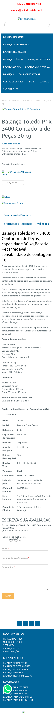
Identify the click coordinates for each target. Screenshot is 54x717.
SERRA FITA (9, 645)
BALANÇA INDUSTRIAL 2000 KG (18, 676)
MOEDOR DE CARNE (12, 642)
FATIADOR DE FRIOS (13, 639)
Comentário (8, 567)
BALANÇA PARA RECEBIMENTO (18, 700)
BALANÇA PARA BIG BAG (15, 690)
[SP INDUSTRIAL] (27, 19)
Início (4, 100)
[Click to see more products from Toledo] (27, 197)
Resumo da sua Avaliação (15, 558)
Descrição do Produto (17, 215)
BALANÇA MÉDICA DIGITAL (15, 669)
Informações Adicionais (17, 223)
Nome (5, 548)
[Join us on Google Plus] (32, 626)
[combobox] (27, 24)
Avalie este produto (11, 143)
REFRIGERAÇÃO (11, 651)
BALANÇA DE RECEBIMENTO (16, 666)
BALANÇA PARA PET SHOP (15, 687)
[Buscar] (47, 24)
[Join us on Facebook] (26, 626)
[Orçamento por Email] (19, 171)
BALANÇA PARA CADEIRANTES (17, 697)
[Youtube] (37, 626)
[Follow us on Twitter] (20, 626)
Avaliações (42, 223)
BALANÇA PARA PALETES (15, 694)
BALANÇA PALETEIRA (13, 673)
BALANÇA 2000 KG (11, 648)
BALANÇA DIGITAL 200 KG (15, 663)
